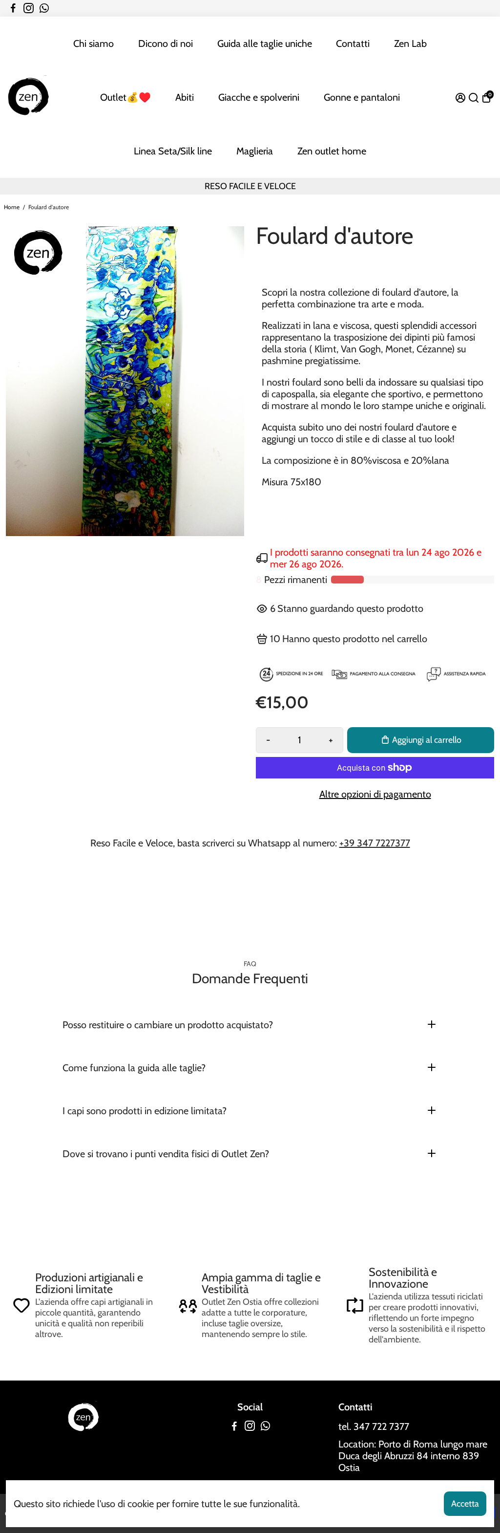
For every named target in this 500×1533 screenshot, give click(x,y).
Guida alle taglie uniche (264, 43)
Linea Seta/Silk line (173, 151)
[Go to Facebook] (13, 8)
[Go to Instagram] (28, 8)
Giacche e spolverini (258, 97)
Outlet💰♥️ (125, 97)
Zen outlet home (331, 151)
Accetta (465, 1503)
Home (12, 207)
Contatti (353, 43)
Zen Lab (410, 43)
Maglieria (254, 151)
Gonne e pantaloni (362, 97)
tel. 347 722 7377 (373, 1426)
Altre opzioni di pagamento (375, 794)
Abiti (184, 97)
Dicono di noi (165, 43)
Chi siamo (93, 43)
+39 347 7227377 (374, 843)
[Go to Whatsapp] (44, 8)
